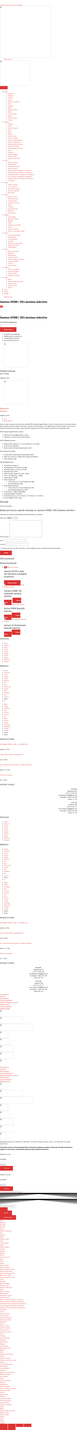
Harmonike (11, 181)
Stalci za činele (12, 136)
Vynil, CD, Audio (12, 286)
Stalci (9, 112)
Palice (9, 132)
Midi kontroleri (12, 164)
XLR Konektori (12, 247)
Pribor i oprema (12, 118)
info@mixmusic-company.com (17, 3)
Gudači (6, 183)
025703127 (3, 3)
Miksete (10, 221)
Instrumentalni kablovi (14, 235)
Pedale (10, 134)
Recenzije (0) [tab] (8, 421)
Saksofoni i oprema (13, 203)
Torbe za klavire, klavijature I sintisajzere (20, 176)
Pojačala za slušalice (14, 275)
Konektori (11, 241)
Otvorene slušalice (13, 271)
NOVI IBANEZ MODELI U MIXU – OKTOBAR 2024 (14, 744)
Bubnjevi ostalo (12, 156)
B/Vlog (6, 292)
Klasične (10, 98)
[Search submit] (4, 1209)
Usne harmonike (13, 209)
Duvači (6, 195)
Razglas (6, 215)
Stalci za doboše (13, 138)
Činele (10, 126)
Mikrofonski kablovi (13, 245)
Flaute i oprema (12, 197)
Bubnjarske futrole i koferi (15, 144)
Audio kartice (12, 255)
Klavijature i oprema (14, 166)
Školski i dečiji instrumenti (15, 282)
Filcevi (10, 150)
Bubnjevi (6, 122)
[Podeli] (19, 1425)
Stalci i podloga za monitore (16, 259)
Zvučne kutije (12, 217)
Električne (11, 94)
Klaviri (6, 160)
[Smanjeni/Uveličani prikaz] (4, 1425)
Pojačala (10, 106)
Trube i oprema (12, 201)
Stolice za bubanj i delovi (15, 140)
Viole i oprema (12, 187)
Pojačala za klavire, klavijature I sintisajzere (20, 179)
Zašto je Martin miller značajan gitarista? (11, 754)
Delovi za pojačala (13, 251)
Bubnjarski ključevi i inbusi (15, 148)
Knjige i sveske (12, 284)
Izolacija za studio (13, 261)
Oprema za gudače (13, 191)
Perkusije (10, 152)
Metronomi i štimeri (13, 146)
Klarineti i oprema (13, 199)
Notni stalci (11, 193)
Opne (9, 130)
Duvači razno (12, 213)
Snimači (10, 263)
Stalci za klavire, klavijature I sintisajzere (19, 170)
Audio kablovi (12, 237)
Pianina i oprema (13, 162)
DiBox (9, 223)
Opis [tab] (5, 419)
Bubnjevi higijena (13, 154)
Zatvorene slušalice (14, 269)
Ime (1, 540)
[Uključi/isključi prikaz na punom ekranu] (12, 1425)
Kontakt (6, 294)
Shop (5, 290)
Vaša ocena (4, 518)
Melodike (11, 211)
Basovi (10, 100)
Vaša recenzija (4, 537)
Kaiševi (10, 116)
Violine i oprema (13, 185)
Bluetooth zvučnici (13, 219)
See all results (8, 1217)
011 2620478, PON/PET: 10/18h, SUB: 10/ (24, 1)
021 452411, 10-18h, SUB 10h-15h (62, 1)
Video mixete (12, 265)
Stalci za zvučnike (13, 229)
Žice (9, 104)
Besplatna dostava (4, 410)
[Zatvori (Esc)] (27, 1425)
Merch (10, 279)
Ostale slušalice (12, 273)
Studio (6, 249)
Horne (10, 205)
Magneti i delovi (12, 110)
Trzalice (10, 120)
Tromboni (11, 207)
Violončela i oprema (14, 189)
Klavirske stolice (13, 168)
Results (6, 1213)
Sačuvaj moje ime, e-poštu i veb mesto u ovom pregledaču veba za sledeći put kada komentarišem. (31, 548)
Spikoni (10, 227)
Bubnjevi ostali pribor (14, 158)
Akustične (11, 96)
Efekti (9, 108)
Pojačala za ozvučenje (14, 225)
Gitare (6, 92)
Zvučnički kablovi (13, 239)
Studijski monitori (13, 257)
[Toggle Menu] (4, 87)
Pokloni (10, 288)
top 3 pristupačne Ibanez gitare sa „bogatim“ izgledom (16, 765)
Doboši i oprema (13, 128)
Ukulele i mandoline (14, 102)
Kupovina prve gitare (6, 775)
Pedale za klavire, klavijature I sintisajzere (20, 172)
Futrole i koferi (12, 114)
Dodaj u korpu (8, 329)
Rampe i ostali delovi (14, 142)
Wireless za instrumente (15, 243)
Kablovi (6, 233)
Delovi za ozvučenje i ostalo (16, 231)
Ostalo (6, 277)
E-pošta (3, 544)
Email (1, 1165)
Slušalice (6, 267)
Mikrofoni (11, 253)
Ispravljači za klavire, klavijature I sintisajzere (21, 174)
